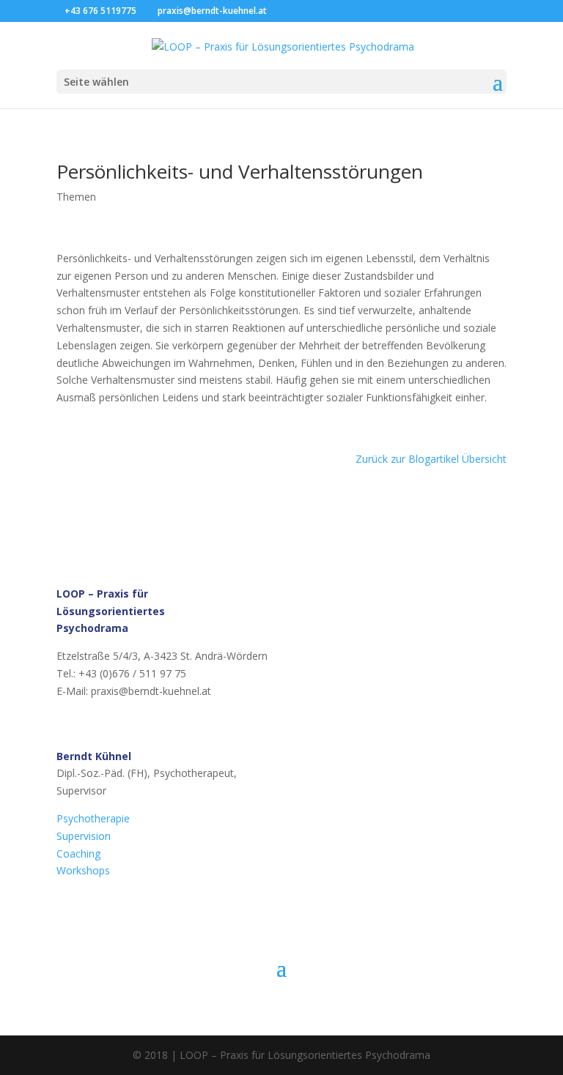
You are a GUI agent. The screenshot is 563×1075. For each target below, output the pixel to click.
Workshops (83, 870)
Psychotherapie (93, 818)
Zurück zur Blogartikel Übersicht (431, 459)
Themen (76, 197)
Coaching (78, 853)
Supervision (83, 836)
